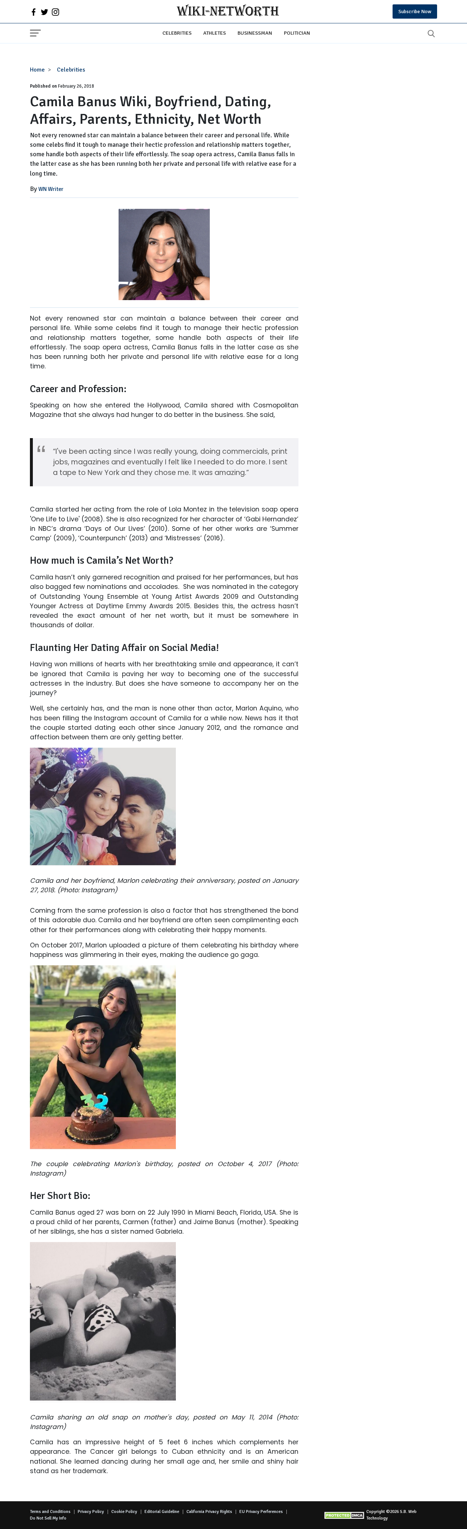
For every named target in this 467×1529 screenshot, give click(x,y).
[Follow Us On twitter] (44, 11)
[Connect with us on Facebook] (33, 11)
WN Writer (50, 189)
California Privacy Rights (209, 1511)
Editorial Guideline (161, 1511)
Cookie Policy (124, 1511)
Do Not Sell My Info (48, 1518)
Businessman (255, 33)
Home (37, 69)
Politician (297, 33)
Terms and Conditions (50, 1511)
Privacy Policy (91, 1511)
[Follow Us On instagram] (55, 11)
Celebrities (177, 33)
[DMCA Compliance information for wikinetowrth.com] (345, 1515)
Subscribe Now (414, 11)
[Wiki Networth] (228, 11)
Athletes (214, 33)
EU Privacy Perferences (261, 1511)
